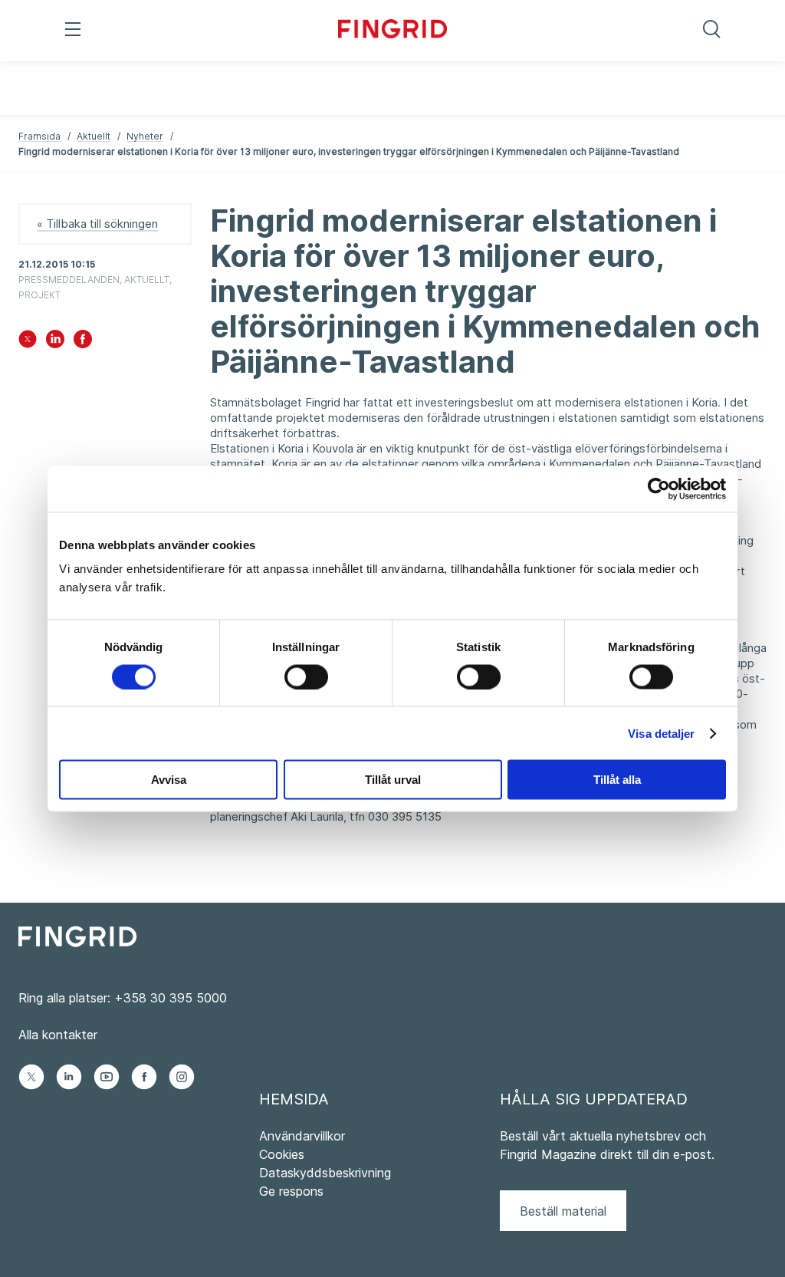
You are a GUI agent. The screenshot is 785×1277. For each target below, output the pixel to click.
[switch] (306, 676)
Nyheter (144, 136)
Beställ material (563, 1211)
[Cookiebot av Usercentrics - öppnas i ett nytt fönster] (659, 488)
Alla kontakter (57, 1034)
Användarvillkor (302, 1136)
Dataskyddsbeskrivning (325, 1172)
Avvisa (168, 779)
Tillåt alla (617, 779)
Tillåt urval (393, 779)
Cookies (281, 1154)
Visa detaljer (661, 732)
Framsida (39, 136)
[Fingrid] (393, 30)
